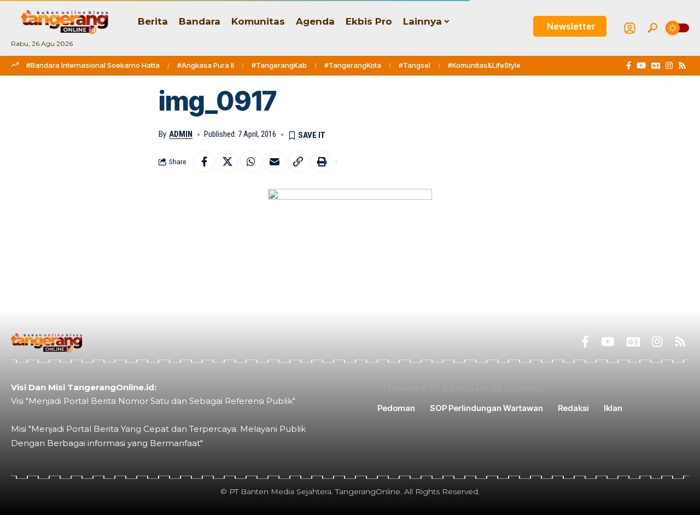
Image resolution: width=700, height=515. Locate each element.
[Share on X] (227, 161)
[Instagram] (669, 65)
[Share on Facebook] (204, 161)
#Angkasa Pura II (205, 65)
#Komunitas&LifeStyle (484, 65)
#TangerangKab (279, 65)
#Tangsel (414, 65)
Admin (180, 134)
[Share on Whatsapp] (251, 161)
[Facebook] (628, 65)
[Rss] (682, 65)
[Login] (630, 28)
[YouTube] (641, 65)
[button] (652, 28)
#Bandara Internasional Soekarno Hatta (93, 65)
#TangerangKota (352, 65)
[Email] (274, 161)
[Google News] (656, 65)
